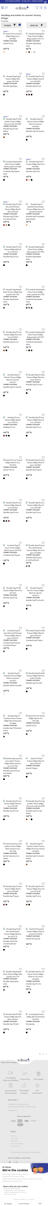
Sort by (34, 25)
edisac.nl (37, 1152)
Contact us (14, 1110)
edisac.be (27, 1152)
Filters (12, 25)
